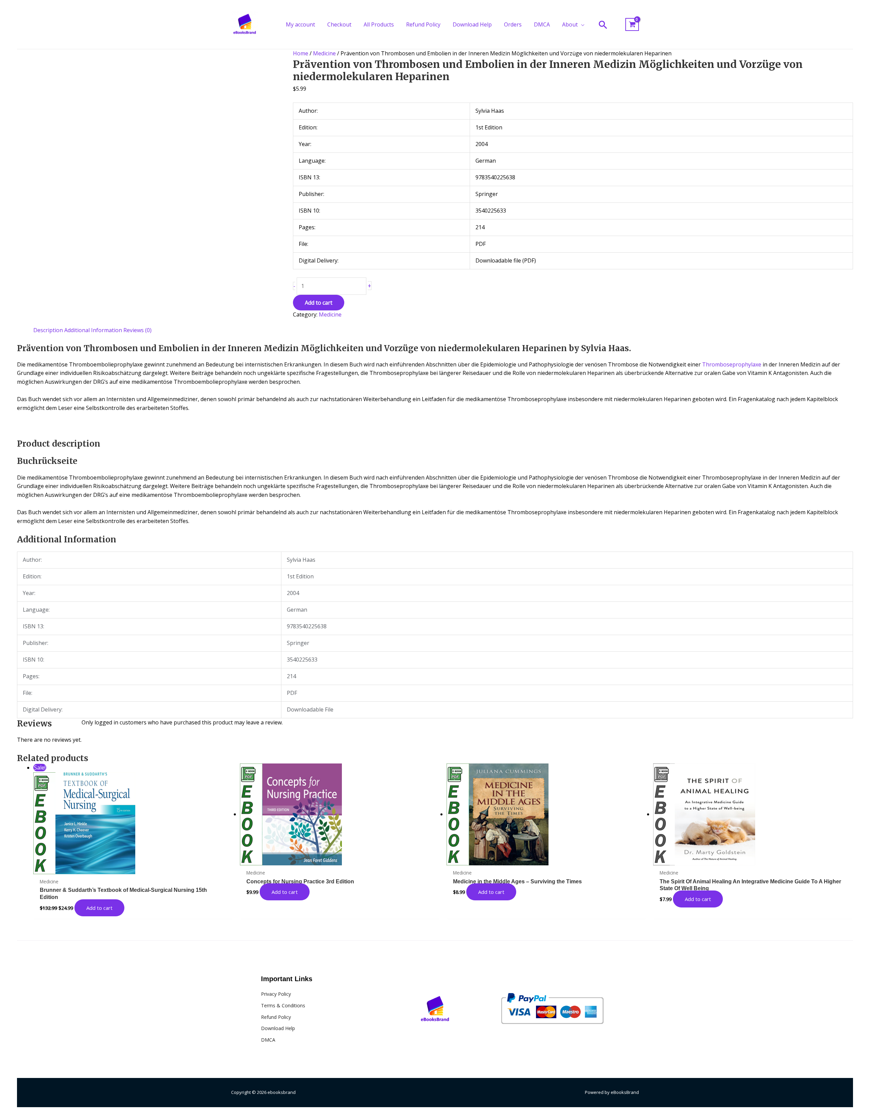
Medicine (324, 53)
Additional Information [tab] (93, 330)
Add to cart (318, 302)
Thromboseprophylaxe (731, 364)
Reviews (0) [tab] (137, 330)
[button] (581, 24)
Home (300, 53)
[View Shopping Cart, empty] (632, 24)
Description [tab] (48, 330)
